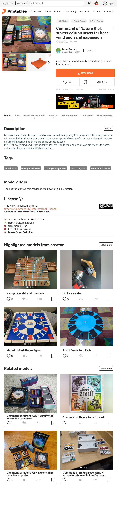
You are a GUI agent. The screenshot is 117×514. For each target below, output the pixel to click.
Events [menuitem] (107, 11)
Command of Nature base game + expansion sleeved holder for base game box (84, 474)
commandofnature (100, 168)
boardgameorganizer (55, 168)
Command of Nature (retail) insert (83, 417)
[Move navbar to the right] (113, 11)
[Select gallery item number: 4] (33, 344)
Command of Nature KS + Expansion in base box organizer (30, 474)
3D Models (63, 21)
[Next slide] (48, 62)
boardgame (11, 168)
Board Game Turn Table (77, 350)
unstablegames (79, 168)
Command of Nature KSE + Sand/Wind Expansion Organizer (30, 417)
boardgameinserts (30, 168)
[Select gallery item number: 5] (35, 344)
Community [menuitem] (70, 11)
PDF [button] (109, 128)
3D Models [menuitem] (35, 11)
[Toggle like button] (8, 299)
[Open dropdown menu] (113, 28)
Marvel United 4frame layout (24, 350)
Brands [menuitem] (96, 11)
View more (106, 244)
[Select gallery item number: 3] (33, 287)
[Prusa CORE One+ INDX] (85, 101)
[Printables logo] (14, 11)
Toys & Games (80, 21)
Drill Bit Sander (72, 293)
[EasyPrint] (89, 3)
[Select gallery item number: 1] (27, 287)
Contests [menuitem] (84, 11)
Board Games (97, 21)
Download (87, 72)
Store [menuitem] (48, 11)
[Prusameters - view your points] (96, 3)
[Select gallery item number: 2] (30, 287)
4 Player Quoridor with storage (25, 293)
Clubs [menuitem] (57, 11)
